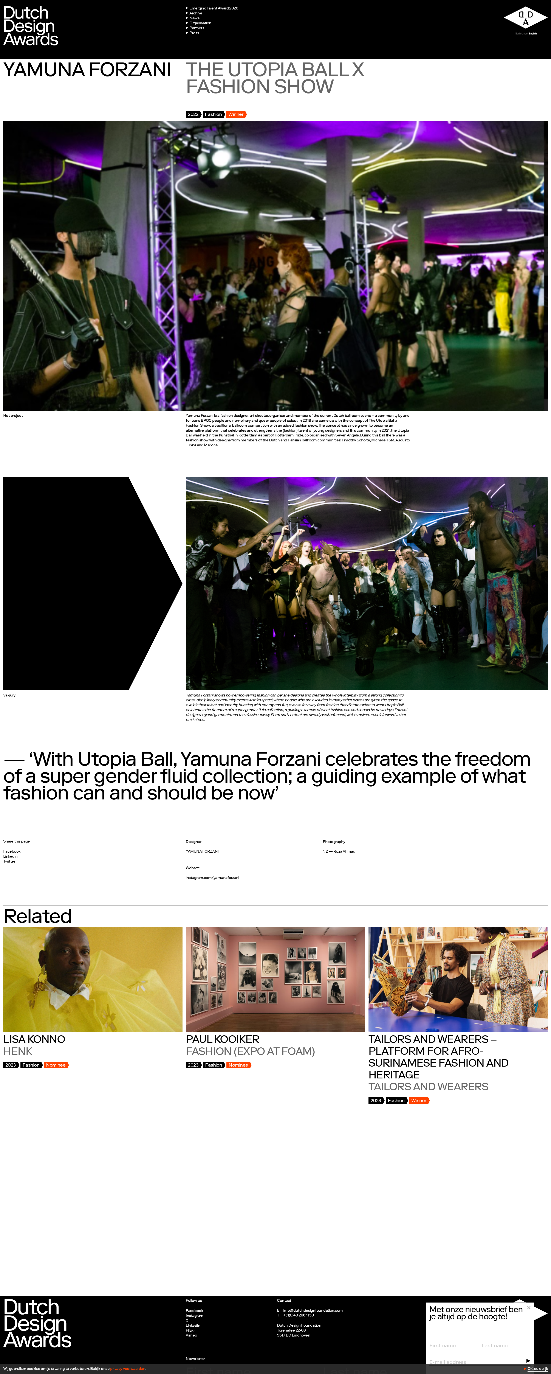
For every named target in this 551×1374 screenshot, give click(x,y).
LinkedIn (10, 857)
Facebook (11, 852)
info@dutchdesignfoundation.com (313, 1311)
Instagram (194, 1316)
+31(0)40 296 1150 (298, 1316)
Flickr (190, 1331)
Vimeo (191, 1336)
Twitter (9, 862)
